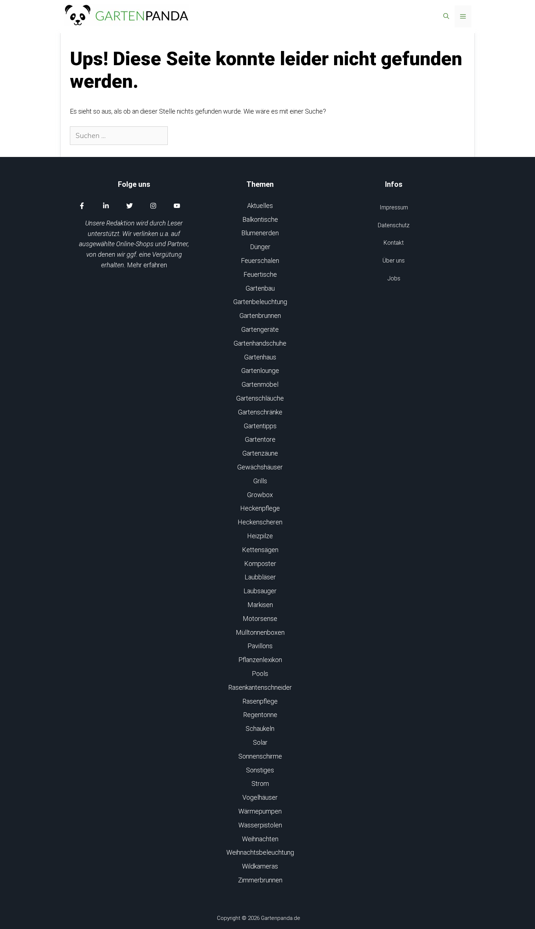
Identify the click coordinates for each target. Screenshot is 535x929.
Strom (260, 783)
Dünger (260, 247)
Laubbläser (260, 577)
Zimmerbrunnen (260, 880)
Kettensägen (260, 550)
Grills (260, 481)
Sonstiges (260, 770)
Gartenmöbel (260, 384)
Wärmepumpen (260, 811)
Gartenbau (260, 288)
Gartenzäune (260, 453)
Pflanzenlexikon (260, 660)
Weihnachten (260, 839)
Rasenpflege (260, 701)
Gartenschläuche (260, 398)
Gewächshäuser (260, 467)
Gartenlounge (260, 370)
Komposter (260, 563)
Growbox (260, 495)
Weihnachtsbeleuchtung (260, 852)
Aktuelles (260, 205)
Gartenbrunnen (260, 315)
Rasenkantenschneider (260, 687)
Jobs (393, 278)
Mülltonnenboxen (260, 632)
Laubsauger (260, 591)
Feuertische (260, 274)
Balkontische (260, 219)
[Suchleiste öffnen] (446, 16)
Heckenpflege (260, 508)
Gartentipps (260, 426)
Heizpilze (260, 536)
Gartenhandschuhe (260, 343)
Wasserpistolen (260, 825)
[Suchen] (180, 135)
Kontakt (394, 242)
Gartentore (260, 439)
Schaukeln (260, 728)
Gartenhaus (260, 357)
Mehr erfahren (147, 265)
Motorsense (260, 618)
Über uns (394, 260)
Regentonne (260, 715)
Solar (260, 742)
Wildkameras (260, 866)
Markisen (260, 605)
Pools (260, 673)
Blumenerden (260, 233)
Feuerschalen (260, 260)
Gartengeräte (260, 329)
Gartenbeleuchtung (260, 302)
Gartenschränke (260, 412)
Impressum (394, 207)
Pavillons (260, 646)
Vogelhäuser (260, 797)
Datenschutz (393, 225)
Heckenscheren (260, 522)
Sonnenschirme (260, 756)
